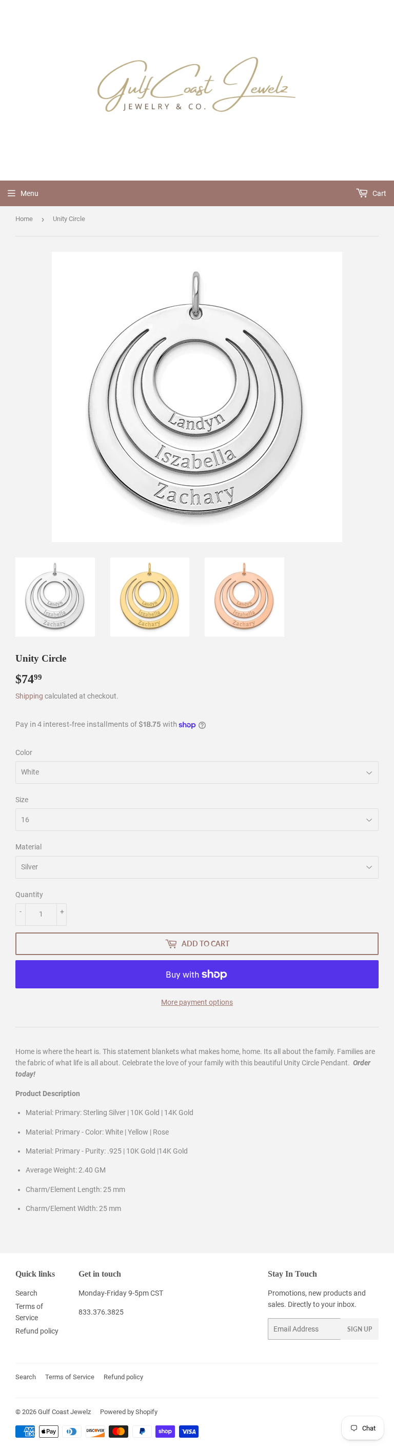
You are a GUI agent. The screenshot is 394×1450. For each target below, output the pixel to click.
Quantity (29, 894)
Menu (29, 193)
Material (28, 847)
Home (24, 219)
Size (21, 800)
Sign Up (359, 1329)
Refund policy (36, 1331)
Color (23, 752)
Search (26, 1293)
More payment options (197, 1002)
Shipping (29, 696)
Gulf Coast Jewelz (64, 1412)
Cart (378, 193)
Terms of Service (69, 1377)
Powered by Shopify (128, 1412)
